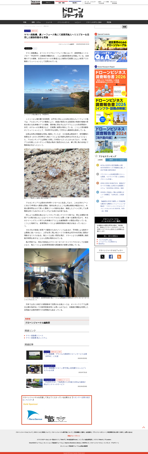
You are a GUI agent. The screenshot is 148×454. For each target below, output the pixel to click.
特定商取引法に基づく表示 (115, 432)
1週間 (111, 160)
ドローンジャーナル (96, 443)
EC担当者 (101, 3)
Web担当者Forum (72, 439)
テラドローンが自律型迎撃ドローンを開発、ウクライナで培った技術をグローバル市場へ (112, 176)
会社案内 (88, 432)
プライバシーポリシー (99, 432)
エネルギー (93, 1)
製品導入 (75, 2)
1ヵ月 (122, 160)
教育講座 (114, 3)
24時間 (100, 160)
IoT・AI (87, 1)
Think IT (62, 439)
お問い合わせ (128, 432)
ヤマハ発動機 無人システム (36, 338)
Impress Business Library (73, 443)
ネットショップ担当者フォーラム (53, 443)
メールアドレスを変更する (108, 242)
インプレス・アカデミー (110, 443)
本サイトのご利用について (42, 432)
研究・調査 (62, 2)
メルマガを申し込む (105, 240)
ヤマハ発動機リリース (34, 335)
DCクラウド (114, 1)
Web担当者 (88, 3)
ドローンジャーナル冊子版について (61, 432)
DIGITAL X (85, 443)
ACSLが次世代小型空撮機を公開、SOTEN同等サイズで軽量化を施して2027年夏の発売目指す (112, 167)
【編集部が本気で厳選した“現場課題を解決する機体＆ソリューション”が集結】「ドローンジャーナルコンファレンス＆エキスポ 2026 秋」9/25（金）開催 (112, 206)
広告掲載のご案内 (79, 432)
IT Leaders (108, 439)
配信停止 (102, 244)
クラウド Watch (98, 439)
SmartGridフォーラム (35, 443)
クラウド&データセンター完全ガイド (48, 439)
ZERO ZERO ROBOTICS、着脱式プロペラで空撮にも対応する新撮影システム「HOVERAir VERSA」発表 (112, 185)
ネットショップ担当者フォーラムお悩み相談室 (74, 446)
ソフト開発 (106, 1)
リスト (35, 48)
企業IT (99, 1)
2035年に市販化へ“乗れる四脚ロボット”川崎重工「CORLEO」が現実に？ (112, 194)
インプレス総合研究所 (85, 439)
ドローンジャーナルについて (24, 432)
